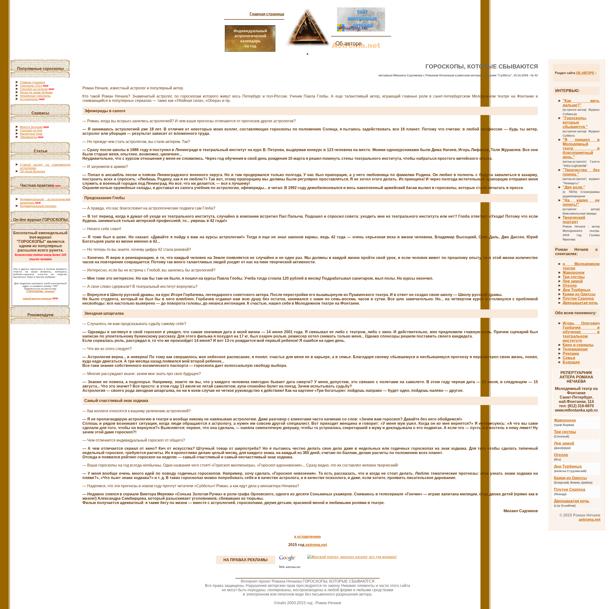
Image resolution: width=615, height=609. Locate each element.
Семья (569, 358)
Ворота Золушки (31, 127)
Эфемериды (28, 137)
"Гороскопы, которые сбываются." (575, 122)
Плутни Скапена (578, 298)
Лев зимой (573, 281)
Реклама (571, 353)
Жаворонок (573, 273)
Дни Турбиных (576, 290)
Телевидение (575, 349)
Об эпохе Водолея (32, 171)
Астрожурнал (29, 99)
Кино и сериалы (578, 345)
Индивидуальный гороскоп (38, 206)
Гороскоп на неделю (34, 89)
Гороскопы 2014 (31, 85)
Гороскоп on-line (31, 130)
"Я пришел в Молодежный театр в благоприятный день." (581, 148)
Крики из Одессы (579, 294)
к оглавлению (307, 537)
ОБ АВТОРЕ (585, 73)
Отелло (570, 285)
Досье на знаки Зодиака (36, 92)
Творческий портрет (574, 219)
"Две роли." (574, 187)
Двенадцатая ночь (580, 303)
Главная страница (267, 14)
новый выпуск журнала (37, 298)
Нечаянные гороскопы (35, 96)
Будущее (571, 362)
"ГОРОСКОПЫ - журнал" (40, 291)
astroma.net (589, 519)
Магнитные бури (31, 133)
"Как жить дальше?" (581, 103)
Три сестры (574, 277)
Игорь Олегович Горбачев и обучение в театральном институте (581, 332)
